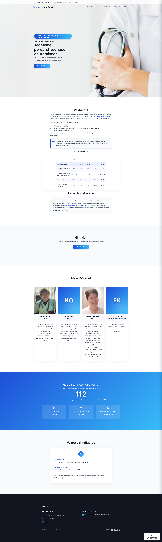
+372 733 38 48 (50, 518)
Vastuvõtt (88, 7)
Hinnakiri (98, 7)
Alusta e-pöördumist (152, 535)
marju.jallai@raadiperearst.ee (62, 2)
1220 (54, 414)
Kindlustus (116, 7)
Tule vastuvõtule (42, 65)
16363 (81, 414)
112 (81, 393)
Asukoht (77, 2)
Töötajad (107, 7)
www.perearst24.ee (103, 116)
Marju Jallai (43, 6)
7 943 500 (107, 414)
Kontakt (125, 7)
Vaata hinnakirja (81, 246)
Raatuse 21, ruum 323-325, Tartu (55, 515)
